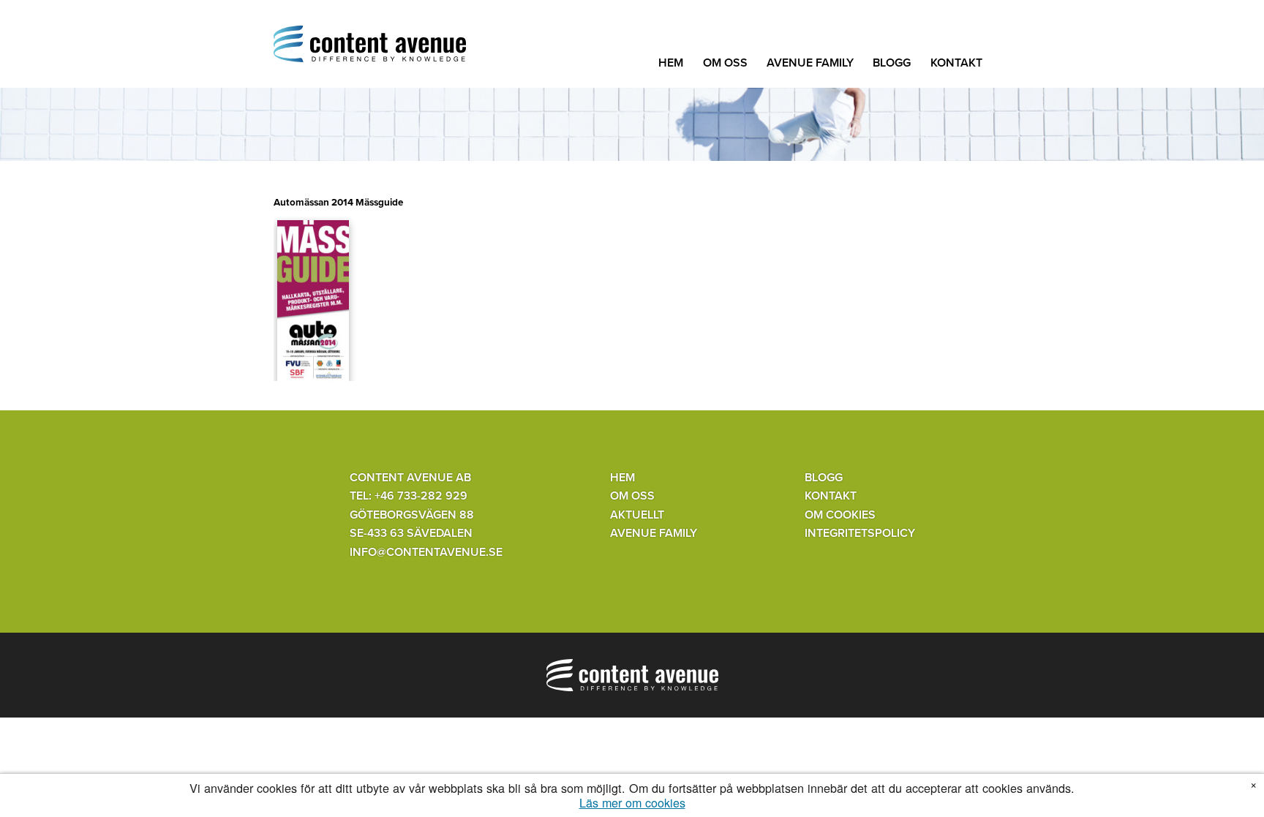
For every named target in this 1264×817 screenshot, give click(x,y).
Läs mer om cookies (632, 803)
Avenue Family (810, 63)
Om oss (725, 63)
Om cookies (840, 515)
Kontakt (956, 63)
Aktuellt (637, 515)
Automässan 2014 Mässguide (338, 202)
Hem (670, 63)
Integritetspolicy (860, 533)
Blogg (892, 63)
